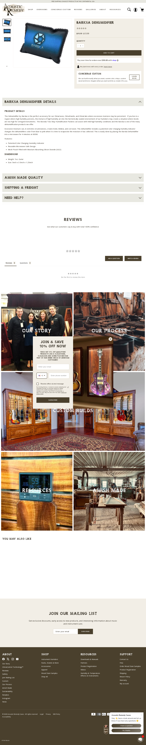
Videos (83, 670)
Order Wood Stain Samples (130, 666)
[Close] (110, 339)
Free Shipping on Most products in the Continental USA (73, 1)
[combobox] (41, 376)
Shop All (44, 677)
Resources (115, 9)
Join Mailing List (8, 677)
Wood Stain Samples (49, 673)
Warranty (123, 680)
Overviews (42, 9)
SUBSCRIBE (52, 400)
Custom (5, 681)
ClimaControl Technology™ (12, 667)
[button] (140, 739)
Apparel (44, 670)
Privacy (48, 714)
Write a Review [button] (133, 258)
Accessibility (6, 717)
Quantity (81, 41)
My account (124, 684)
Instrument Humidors (49, 659)
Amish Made (7, 688)
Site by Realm (5, 740)
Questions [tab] (24, 263)
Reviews (78, 9)
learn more (108, 67)
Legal (42, 714)
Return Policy (125, 677)
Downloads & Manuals (89, 659)
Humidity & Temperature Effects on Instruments (90, 674)
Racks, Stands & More (50, 663)
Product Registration (89, 666)
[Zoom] (42, 43)
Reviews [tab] (9, 263)
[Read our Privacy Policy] (68, 387)
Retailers (5, 695)
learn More (134, 77)
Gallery (5, 674)
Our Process (7, 684)
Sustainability (7, 691)
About (103, 9)
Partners (84, 663)
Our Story (6, 664)
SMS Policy (56, 714)
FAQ (121, 663)
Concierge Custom (61, 9)
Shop (30, 9)
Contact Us (124, 659)
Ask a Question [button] (114, 258)
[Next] (6, 65)
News (4, 702)
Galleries (91, 9)
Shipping (123, 673)
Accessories (46, 666)
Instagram (6, 698)
